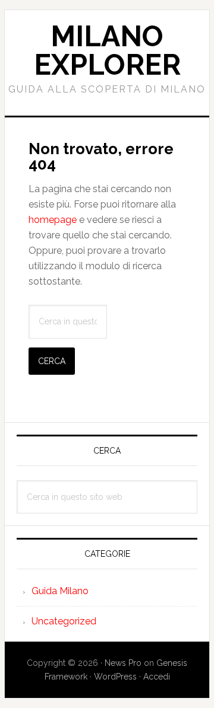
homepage (53, 219)
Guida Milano (60, 591)
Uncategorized (64, 621)
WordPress (115, 676)
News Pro (123, 663)
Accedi (156, 676)
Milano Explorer (107, 50)
